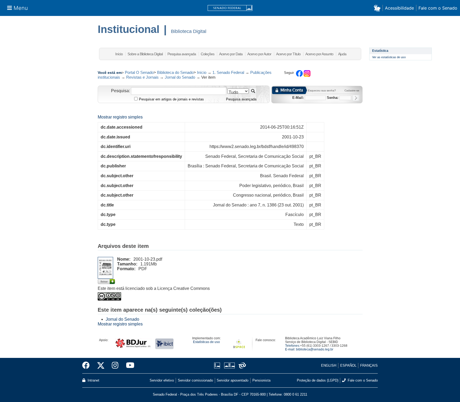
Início (119, 54)
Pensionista (261, 380)
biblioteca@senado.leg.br (314, 349)
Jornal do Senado (180, 77)
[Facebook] (87, 365)
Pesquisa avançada (181, 54)
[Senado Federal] (230, 8)
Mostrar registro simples (120, 117)
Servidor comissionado (195, 380)
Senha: (332, 98)
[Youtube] (128, 365)
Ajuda (342, 54)
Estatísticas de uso (206, 342)
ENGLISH (328, 365)
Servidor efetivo (162, 380)
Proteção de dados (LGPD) (317, 380)
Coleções (207, 54)
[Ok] (355, 98)
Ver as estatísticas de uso (389, 57)
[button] (378, 7)
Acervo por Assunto (319, 54)
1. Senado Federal (228, 72)
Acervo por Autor (259, 54)
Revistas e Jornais (142, 77)
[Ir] (253, 91)
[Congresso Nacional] (229, 365)
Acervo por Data (231, 54)
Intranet (93, 380)
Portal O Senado (139, 72)
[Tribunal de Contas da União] (241, 365)
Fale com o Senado (437, 8)
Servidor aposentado (232, 380)
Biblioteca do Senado (175, 72)
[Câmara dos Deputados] (218, 365)
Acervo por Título (288, 54)
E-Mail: (298, 98)
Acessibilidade (399, 8)
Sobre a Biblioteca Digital (145, 54)
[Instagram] (115, 365)
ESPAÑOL (348, 365)
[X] (100, 365)
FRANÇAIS (369, 365)
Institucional (128, 29)
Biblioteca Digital (188, 31)
